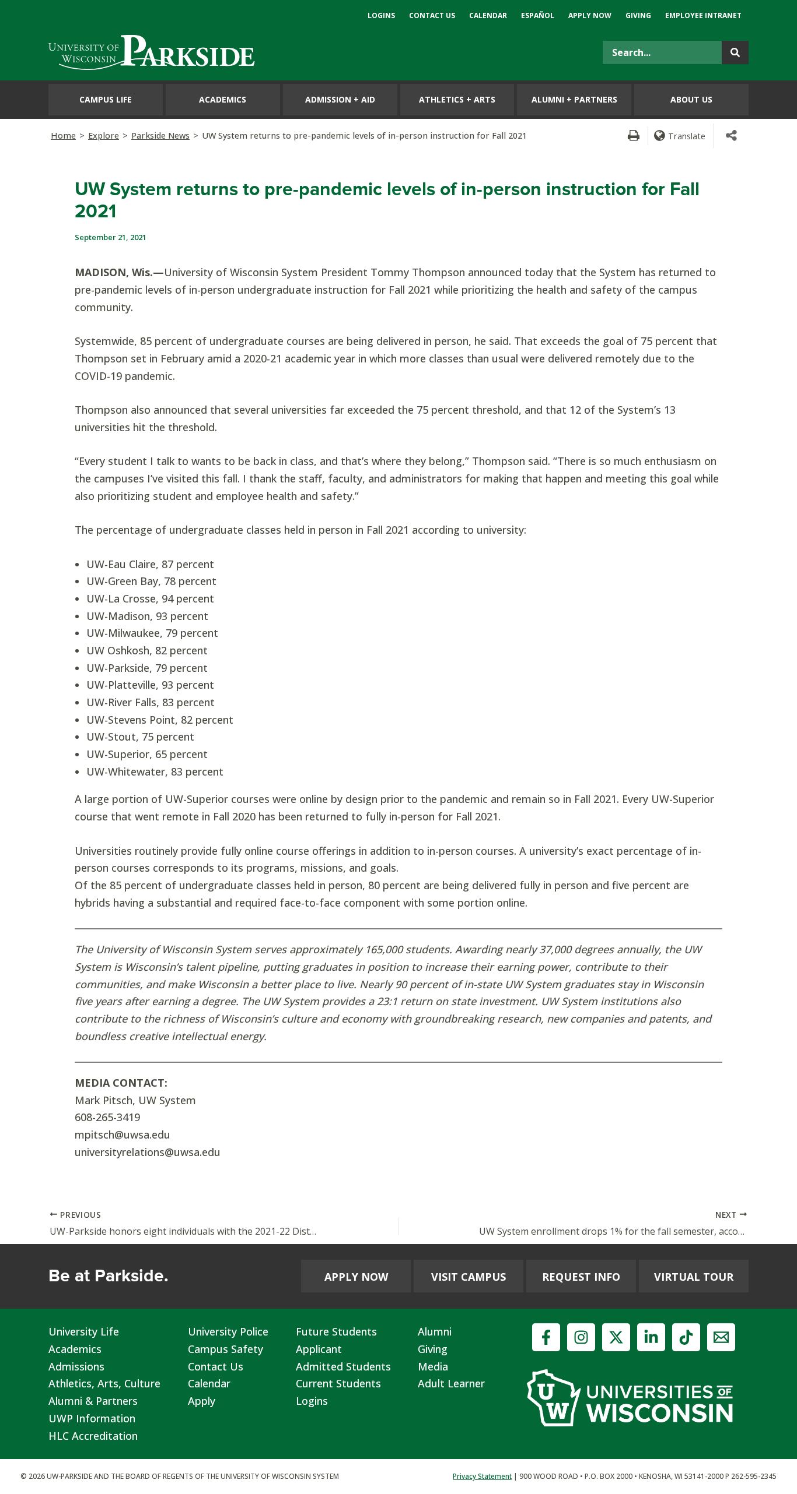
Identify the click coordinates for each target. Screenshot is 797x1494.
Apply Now (356, 1277)
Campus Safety (225, 1349)
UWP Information (91, 1418)
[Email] (721, 1337)
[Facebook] (546, 1337)
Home (63, 135)
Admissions (76, 1366)
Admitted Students (343, 1366)
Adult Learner (451, 1383)
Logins (312, 1401)
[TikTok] (686, 1337)
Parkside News (160, 135)
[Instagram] (581, 1337)
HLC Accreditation (93, 1436)
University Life (83, 1331)
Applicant (319, 1349)
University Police (228, 1331)
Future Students (336, 1331)
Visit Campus (468, 1277)
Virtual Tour (693, 1277)
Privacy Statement (482, 1476)
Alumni (435, 1331)
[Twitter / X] (616, 1337)
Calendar (209, 1383)
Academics (75, 1349)
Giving (433, 1349)
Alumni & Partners (93, 1401)
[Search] (735, 52)
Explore (103, 135)
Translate (686, 136)
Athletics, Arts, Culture (104, 1383)
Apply (201, 1401)
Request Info (581, 1277)
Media (433, 1366)
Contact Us (215, 1366)
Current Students (338, 1383)
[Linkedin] (651, 1337)
